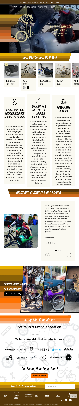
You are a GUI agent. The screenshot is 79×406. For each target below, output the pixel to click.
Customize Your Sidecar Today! (13, 294)
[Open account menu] (69, 7)
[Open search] (65, 7)
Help (36, 395)
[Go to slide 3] (60, 250)
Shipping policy (46, 404)
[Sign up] (72, 386)
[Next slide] (73, 77)
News (47, 395)
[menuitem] (53, 7)
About (58, 395)
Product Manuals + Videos (17, 395)
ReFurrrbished (10, 404)
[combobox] (39, 334)
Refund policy (25, 404)
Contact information (54, 404)
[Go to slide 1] (56, 250)
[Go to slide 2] (58, 250)
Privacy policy (31, 404)
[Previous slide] (47, 255)
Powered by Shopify (17, 404)
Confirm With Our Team (39, 376)
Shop (5, 395)
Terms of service (39, 404)
